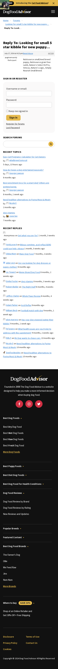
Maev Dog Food (26, 254)
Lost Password (13, 127)
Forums (16, 20)
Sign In (13, 117)
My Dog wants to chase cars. (28, 338)
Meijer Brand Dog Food (29, 272)
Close (53, 3)
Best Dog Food (12, 427)
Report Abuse (28, 53)
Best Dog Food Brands (14, 546)
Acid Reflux (26, 305)
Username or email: (16, 88)
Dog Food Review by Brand (16, 501)
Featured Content (12, 537)
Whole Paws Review (31, 296)
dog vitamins (9, 212)
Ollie (5, 561)
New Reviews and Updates (16, 514)
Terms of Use (32, 637)
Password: (11, 100)
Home (6, 20)
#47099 (51, 53)
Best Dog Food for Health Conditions (22, 484)
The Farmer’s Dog (11, 555)
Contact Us (31, 643)
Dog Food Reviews (12, 493)
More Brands (9, 586)
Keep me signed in (18, 111)
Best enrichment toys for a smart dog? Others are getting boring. (26, 184)
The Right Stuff (29, 287)
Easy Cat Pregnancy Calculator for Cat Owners (24, 157)
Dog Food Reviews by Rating (17, 508)
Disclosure (8, 637)
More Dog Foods (11, 452)
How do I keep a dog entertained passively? (23, 170)
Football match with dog (32, 310)
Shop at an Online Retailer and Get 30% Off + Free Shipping (17, 613)
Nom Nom (8, 580)
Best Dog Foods (11, 418)
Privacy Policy (10, 643)
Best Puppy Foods (12, 466)
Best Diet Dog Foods (13, 475)
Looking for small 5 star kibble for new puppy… (27, 24)
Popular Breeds (11, 528)
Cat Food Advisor (40, 3)
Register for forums (15, 124)
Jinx (5, 573)
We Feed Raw (9, 567)
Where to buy (16, 603)
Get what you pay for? (28, 235)
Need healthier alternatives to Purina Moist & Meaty (27, 199)
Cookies (7, 649)
